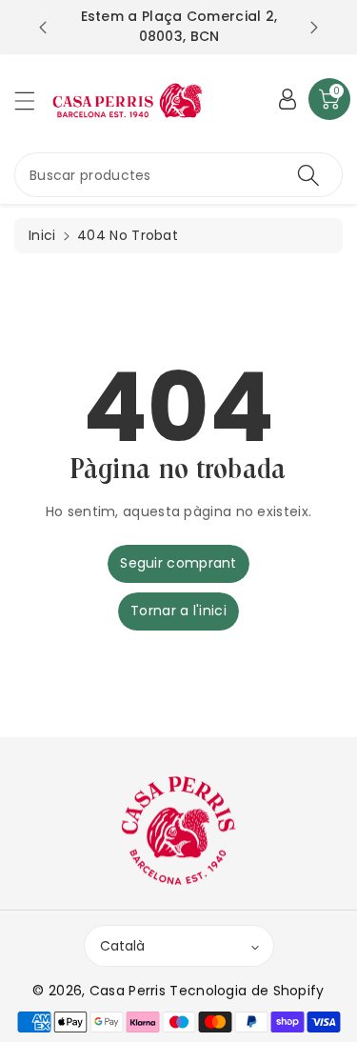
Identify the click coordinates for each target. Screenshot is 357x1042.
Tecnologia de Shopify (246, 990)
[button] (33, 100)
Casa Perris (127, 990)
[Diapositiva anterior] (43, 28)
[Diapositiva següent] (314, 28)
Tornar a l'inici (178, 610)
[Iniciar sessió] (287, 99)
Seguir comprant (178, 562)
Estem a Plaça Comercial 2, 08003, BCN (179, 26)
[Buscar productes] (308, 174)
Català (122, 945)
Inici (42, 235)
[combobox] (178, 174)
